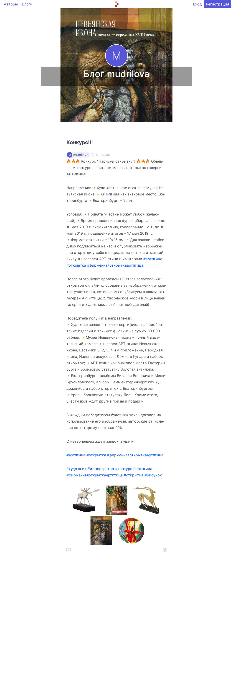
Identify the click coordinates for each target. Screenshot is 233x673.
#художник (76, 468)
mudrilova (80, 155)
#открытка (76, 265)
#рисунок (153, 475)
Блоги (27, 4)
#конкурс (123, 468)
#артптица (152, 259)
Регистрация (217, 4)
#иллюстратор (101, 468)
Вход (197, 4)
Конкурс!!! (79, 142)
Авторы (11, 4)
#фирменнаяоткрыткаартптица (115, 265)
